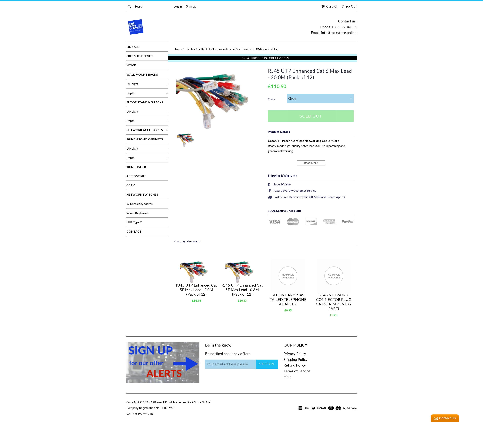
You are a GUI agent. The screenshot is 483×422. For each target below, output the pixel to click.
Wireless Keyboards (139, 203)
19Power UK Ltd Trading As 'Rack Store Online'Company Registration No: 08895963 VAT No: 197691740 (168, 407)
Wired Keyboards (137, 213)
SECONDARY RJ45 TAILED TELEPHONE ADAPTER (288, 299)
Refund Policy (295, 365)
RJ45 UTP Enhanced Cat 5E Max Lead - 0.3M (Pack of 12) (242, 289)
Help (287, 376)
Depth (147, 93)
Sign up (191, 6)
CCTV (130, 185)
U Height (147, 83)
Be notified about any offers (227, 353)
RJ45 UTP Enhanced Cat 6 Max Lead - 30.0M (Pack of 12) (310, 74)
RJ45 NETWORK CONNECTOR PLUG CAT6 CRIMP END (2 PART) (334, 302)
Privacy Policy (295, 353)
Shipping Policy (296, 359)
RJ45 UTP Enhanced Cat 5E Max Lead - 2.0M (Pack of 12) (196, 289)
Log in (178, 6)
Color (271, 99)
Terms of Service (297, 371)
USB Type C (134, 222)
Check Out (349, 6)
